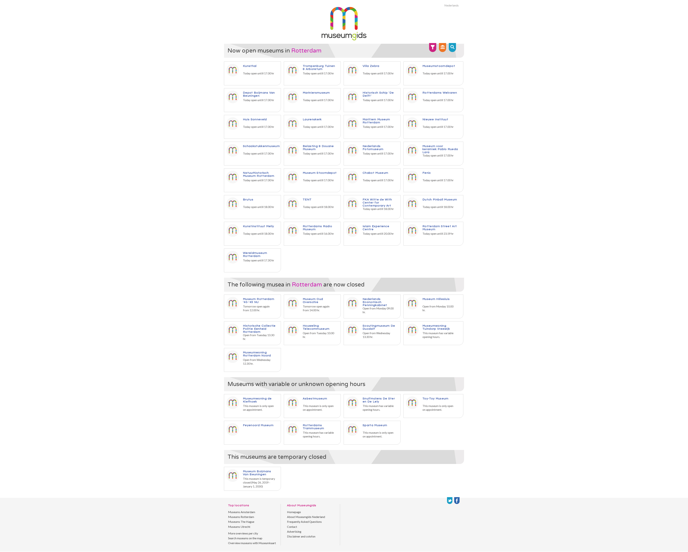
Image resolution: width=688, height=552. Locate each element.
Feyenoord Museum (258, 425)
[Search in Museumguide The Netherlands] (452, 47)
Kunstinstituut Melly (258, 226)
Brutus (248, 199)
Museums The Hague (241, 521)
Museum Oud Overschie (313, 300)
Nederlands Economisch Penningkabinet (375, 302)
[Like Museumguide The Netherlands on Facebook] (457, 500)
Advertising (294, 531)
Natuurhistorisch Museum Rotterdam (258, 174)
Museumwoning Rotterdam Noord (257, 354)
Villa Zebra (371, 65)
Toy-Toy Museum (435, 398)
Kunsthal (250, 65)
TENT (307, 199)
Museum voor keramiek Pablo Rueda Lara (440, 149)
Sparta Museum (375, 425)
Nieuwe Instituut (435, 119)
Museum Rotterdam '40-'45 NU (258, 300)
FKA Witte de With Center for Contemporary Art (377, 202)
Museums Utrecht (239, 526)
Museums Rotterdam (241, 516)
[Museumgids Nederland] (344, 39)
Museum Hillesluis (436, 298)
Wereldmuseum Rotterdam (255, 254)
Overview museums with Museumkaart (252, 543)
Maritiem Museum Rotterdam (376, 121)
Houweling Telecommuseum (316, 327)
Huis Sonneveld (255, 119)
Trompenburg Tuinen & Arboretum (319, 67)
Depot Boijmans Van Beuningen (259, 94)
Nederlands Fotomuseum (373, 147)
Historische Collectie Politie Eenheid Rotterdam (259, 328)
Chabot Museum (375, 172)
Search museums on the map (245, 538)
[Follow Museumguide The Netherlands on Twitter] (449, 500)
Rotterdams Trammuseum (313, 427)
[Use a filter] (432, 47)
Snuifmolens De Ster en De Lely (379, 400)
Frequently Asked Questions (304, 521)
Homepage (294, 512)
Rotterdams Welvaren (439, 92)
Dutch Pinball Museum (439, 199)
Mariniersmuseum (316, 92)
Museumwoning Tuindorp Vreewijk (436, 327)
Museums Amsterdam (241, 512)
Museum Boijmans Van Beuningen (257, 473)
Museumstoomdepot (438, 65)
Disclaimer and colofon (301, 536)
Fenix (426, 172)
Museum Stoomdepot (320, 172)
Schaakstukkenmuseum (261, 146)
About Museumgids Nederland (306, 516)
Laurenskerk (312, 119)
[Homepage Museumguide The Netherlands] (442, 47)
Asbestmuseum (315, 398)
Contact (292, 526)
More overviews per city (243, 533)
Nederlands (451, 5)
